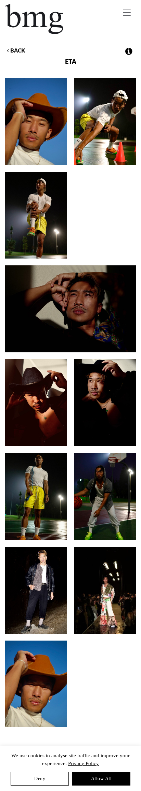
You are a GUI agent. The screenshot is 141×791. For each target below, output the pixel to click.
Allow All (101, 778)
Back (17, 51)
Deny (39, 778)
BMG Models (34, 19)
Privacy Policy (83, 763)
